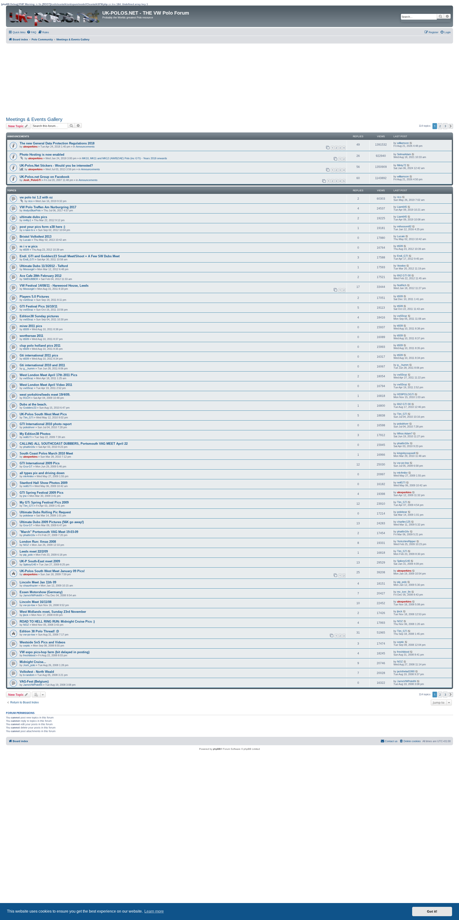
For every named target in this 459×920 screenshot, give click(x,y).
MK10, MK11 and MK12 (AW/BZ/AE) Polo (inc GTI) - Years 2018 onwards (124, 158)
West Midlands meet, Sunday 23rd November (53, 611)
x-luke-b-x (29, 230)
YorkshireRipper (406, 541)
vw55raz (28, 299)
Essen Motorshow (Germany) (41, 592)
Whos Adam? (404, 433)
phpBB (217, 749)
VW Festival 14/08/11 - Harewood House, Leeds (54, 285)
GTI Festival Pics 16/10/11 (38, 306)
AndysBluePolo (32, 210)
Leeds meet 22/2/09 (34, 551)
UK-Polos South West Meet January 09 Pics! (52, 571)
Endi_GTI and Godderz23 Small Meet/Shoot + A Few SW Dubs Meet (70, 256)
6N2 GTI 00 (404, 275)
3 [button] (445, 126)
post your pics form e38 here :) (42, 227)
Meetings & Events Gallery (34, 119)
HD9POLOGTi (405, 394)
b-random (28, 675)
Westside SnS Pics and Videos (42, 642)
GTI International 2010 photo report (45, 424)
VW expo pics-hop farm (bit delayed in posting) (54, 652)
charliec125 (403, 521)
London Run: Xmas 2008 (38, 541)
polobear (28, 515)
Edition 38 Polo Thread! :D (39, 631)
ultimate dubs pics (33, 217)
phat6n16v (29, 446)
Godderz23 (29, 407)
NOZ (26, 544)
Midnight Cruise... (33, 662)
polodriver (29, 427)
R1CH (26, 397)
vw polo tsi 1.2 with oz (36, 197)
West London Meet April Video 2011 (46, 385)
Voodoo (401, 265)
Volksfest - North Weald (37, 672)
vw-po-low (403, 462)
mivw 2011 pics (31, 326)
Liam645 (402, 206)
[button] (450, 126)
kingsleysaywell (406, 453)
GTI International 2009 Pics (40, 463)
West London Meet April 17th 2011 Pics (48, 375)
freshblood (29, 655)
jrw (25, 495)
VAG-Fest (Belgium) (34, 681)
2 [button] (440, 126)
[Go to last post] (411, 143)
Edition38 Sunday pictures (39, 316)
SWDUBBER (30, 279)
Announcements (85, 146)
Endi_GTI (28, 259)
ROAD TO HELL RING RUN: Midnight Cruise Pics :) (57, 621)
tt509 (26, 249)
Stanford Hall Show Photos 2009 (43, 483)
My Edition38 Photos (35, 434)
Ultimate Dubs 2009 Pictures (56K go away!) (52, 522)
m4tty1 (27, 220)
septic (26, 645)
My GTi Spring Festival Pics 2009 (44, 502)
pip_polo (28, 554)
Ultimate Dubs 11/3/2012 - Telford (44, 266)
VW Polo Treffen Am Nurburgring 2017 (48, 207)
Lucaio (27, 239)
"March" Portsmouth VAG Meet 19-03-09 (49, 532)
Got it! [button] (432, 911)
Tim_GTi (28, 417)
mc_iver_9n (404, 591)
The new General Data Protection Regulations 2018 (57, 143)
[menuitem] (31, 32)
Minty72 (401, 165)
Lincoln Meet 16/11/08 (35, 602)
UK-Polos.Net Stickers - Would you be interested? (56, 165)
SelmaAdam (404, 154)
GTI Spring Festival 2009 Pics (41, 492)
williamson (403, 143)
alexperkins (30, 146)
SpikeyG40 (29, 564)
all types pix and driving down (42, 473)
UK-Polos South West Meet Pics (43, 414)
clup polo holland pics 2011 (40, 345)
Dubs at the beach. (33, 404)
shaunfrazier (30, 585)
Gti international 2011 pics (39, 355)
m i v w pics (29, 246)
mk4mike (28, 476)
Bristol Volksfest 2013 (35, 236)
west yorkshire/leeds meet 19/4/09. (45, 394)
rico (30, 201)
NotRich (401, 285)
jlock (25, 614)
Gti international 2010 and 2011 (42, 365)
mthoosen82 (404, 226)
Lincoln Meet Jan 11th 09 (38, 582)
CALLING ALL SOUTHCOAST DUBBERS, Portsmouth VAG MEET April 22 (74, 443)
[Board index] (54, 16)
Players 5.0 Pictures (34, 296)
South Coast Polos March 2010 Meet (46, 453)
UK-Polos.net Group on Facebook (44, 177)
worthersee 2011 (31, 336)
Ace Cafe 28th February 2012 (40, 276)
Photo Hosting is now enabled (42, 154)
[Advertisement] (149, 79)
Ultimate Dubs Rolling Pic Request (45, 512)
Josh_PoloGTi (32, 180)
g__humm (29, 368)
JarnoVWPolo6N (32, 595)
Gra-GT (28, 466)
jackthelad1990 (406, 671)
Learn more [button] (154, 911)
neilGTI (27, 437)
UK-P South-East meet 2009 (40, 561)
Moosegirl (28, 269)
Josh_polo (29, 665)
